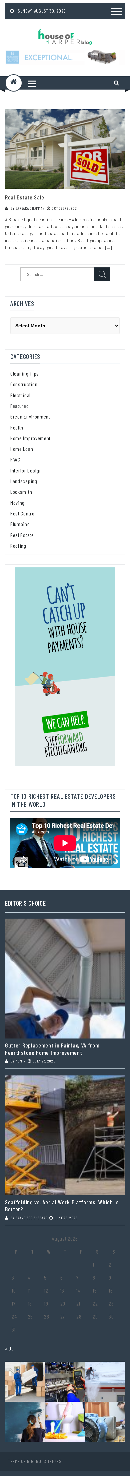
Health (16, 427)
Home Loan (21, 448)
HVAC (15, 459)
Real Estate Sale (24, 197)
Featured (19, 406)
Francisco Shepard (32, 1217)
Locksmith (21, 491)
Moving (17, 502)
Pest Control (23, 513)
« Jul (10, 1348)
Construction (23, 384)
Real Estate (22, 535)
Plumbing (20, 524)
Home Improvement (30, 438)
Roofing (18, 545)
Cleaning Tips (24, 373)
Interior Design (26, 470)
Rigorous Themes (44, 1461)
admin (21, 1060)
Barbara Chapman (30, 208)
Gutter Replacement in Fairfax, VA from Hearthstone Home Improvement (52, 1049)
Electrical (20, 395)
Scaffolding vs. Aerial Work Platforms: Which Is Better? (62, 1206)
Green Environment (30, 416)
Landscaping (23, 481)
